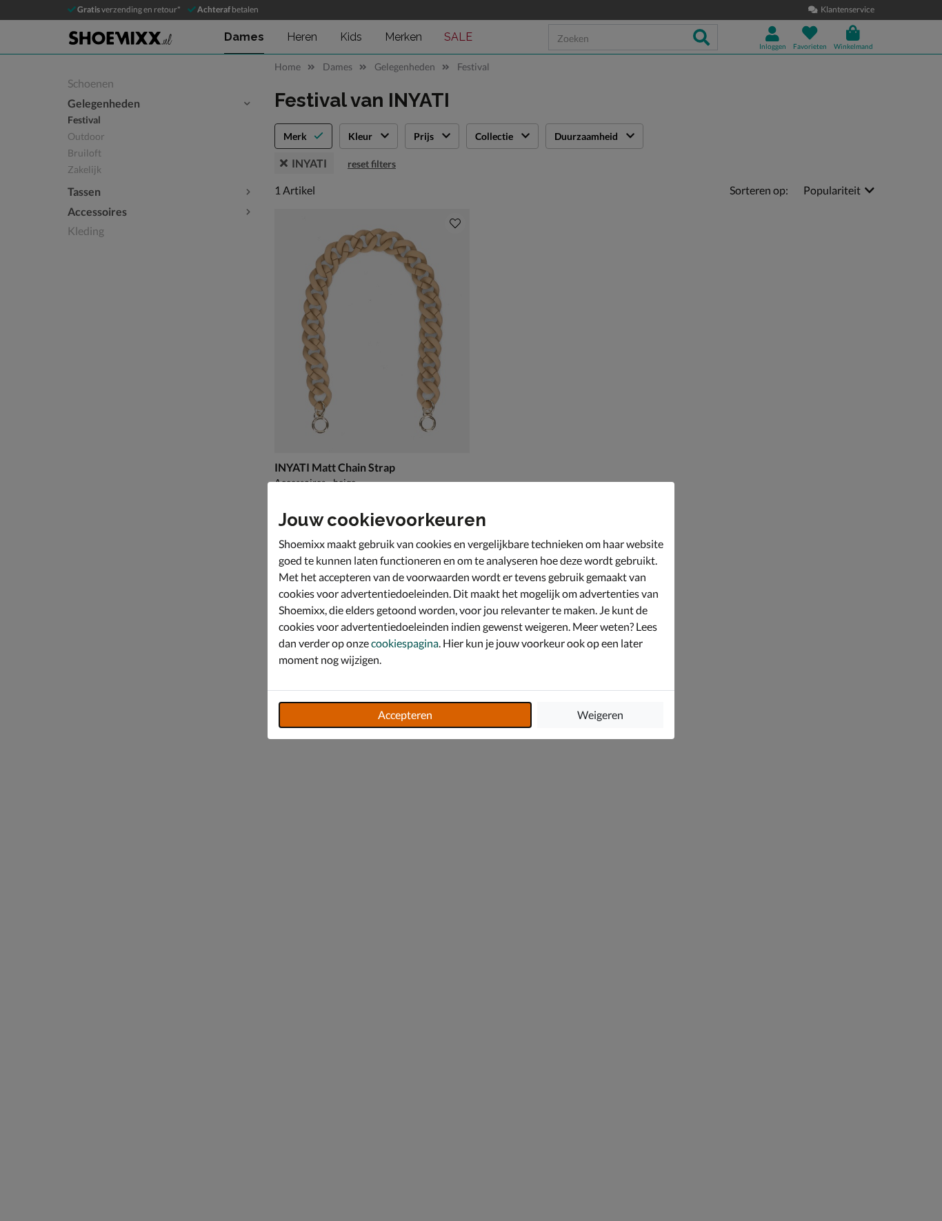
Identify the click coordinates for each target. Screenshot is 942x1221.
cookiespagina (405, 642)
